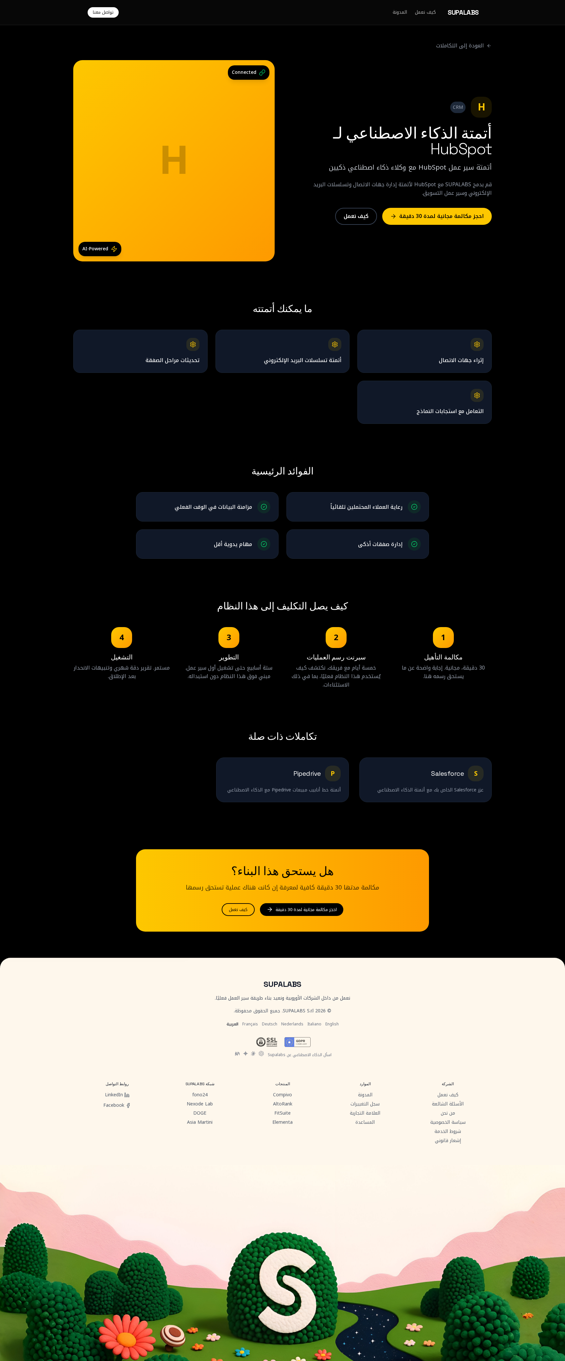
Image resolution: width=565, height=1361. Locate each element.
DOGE (199, 1113)
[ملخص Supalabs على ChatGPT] (261, 1053)
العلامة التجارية (365, 1113)
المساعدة (365, 1122)
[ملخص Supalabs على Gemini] (245, 1053)
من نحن (448, 1113)
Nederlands (292, 1024)
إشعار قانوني (448, 1140)
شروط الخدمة (448, 1131)
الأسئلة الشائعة (448, 1104)
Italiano (314, 1024)
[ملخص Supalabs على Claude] (253, 1053)
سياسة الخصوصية (448, 1122)
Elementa (282, 1122)
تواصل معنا (103, 12)
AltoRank (282, 1104)
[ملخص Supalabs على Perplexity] (237, 1053)
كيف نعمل (425, 12)
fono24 (200, 1095)
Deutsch (269, 1024)
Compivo (282, 1095)
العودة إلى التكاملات (460, 46)
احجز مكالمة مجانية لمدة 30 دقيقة (441, 216)
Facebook (113, 1105)
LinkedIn (114, 1095)
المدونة (400, 12)
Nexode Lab (200, 1104)
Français (250, 1024)
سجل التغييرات (365, 1104)
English (332, 1024)
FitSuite (282, 1113)
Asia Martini (200, 1122)
